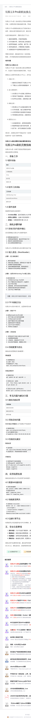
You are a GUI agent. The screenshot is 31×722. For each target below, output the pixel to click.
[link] (6, 6)
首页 (6, 6)
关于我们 (27, 714)
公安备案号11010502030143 (16, 717)
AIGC (24, 16)
